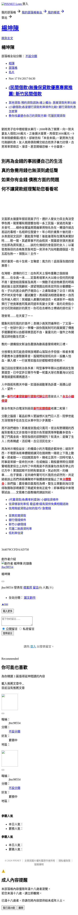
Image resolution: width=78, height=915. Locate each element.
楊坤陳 (10, 28)
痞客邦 (27, 587)
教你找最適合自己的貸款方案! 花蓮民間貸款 (37, 115)
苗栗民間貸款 (17, 515)
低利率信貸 (16, 533)
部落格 (13, 67)
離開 (21, 907)
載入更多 (7, 611)
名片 (12, 72)
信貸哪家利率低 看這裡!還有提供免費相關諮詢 (38, 504)
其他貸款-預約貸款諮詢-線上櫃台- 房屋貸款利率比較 (42, 102)
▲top (4, 604)
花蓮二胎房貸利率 (20, 528)
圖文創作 (30, 597)
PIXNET (17, 860)
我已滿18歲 (9, 907)
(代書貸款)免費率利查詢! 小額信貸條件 (34, 499)
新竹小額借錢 (17, 524)
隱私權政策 (64, 860)
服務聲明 (39, 864)
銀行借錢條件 (17, 520)
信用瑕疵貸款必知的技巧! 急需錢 (30, 508)
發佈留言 (7, 633)
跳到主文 (7, 38)
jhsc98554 (7, 567)
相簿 (12, 63)
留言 (36, 587)
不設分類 (31, 56)
